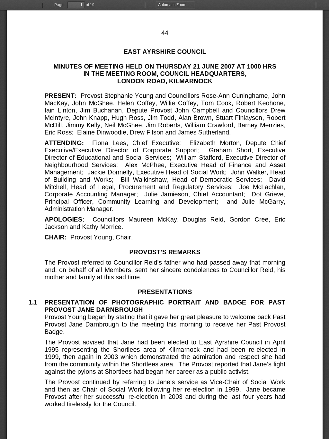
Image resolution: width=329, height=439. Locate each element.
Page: (59, 5)
